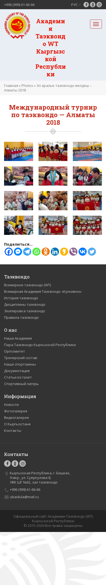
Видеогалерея (16, 417)
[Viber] (73, 252)
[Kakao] (64, 252)
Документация (17, 370)
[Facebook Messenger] (18, 252)
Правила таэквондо (21, 317)
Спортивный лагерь (21, 383)
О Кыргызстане (17, 424)
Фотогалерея (15, 411)
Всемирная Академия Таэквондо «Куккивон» (43, 291)
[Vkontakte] (83, 252)
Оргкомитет (14, 351)
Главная (11, 85)
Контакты (12, 430)
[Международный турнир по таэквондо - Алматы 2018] (18, 150)
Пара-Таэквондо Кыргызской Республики (40, 344)
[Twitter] (92, 252)
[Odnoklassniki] (46, 252)
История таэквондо (21, 297)
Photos (27, 85)
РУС (75, 4)
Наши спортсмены (20, 364)
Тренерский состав (20, 357)
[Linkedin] (55, 252)
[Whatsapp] (36, 252)
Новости (11, 404)
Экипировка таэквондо (24, 310)
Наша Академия (18, 338)
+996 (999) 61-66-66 (19, 4)
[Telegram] (27, 252)
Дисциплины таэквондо (24, 304)
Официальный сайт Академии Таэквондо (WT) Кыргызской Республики (53, 518)
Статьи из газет (18, 377)
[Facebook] (9, 252)
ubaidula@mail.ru (24, 496)
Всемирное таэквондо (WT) (27, 284)
